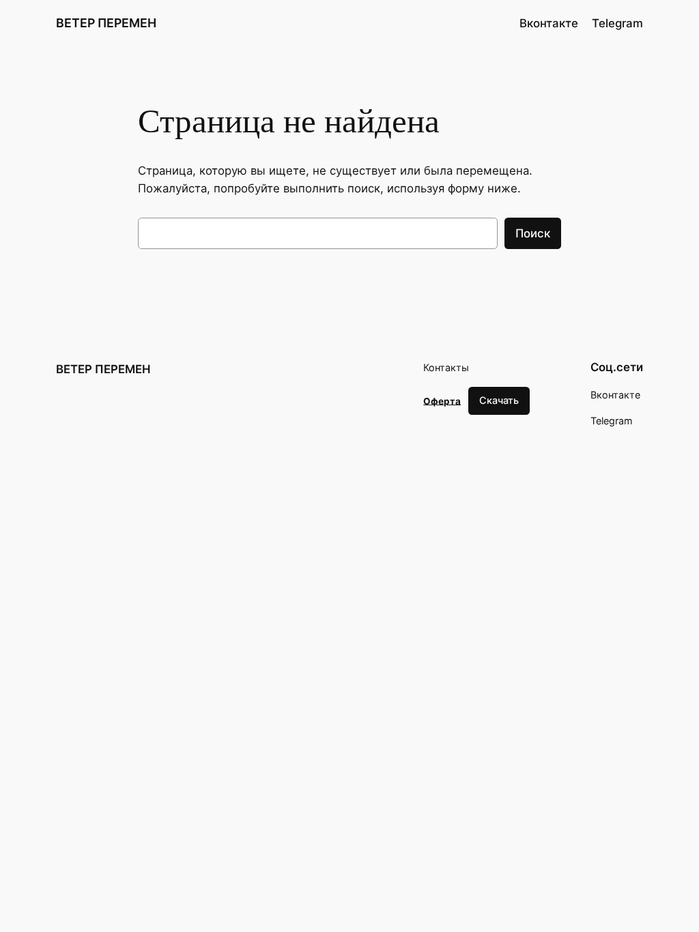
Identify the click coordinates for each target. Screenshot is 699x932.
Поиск (532, 233)
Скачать (499, 400)
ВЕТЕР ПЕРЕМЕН (106, 23)
